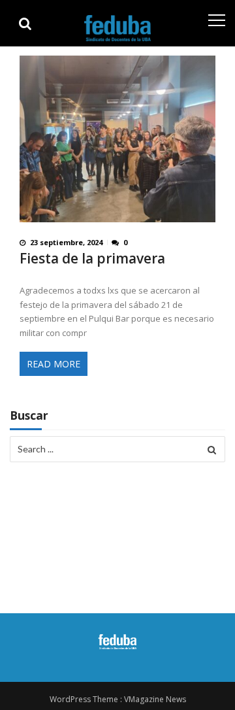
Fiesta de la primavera (92, 258)
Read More (53, 364)
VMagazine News (155, 699)
